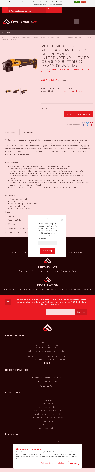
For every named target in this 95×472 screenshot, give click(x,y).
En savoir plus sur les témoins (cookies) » (48, 5)
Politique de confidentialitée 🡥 (53, 463)
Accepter (73, 463)
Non (83, 2)
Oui (77, 2)
